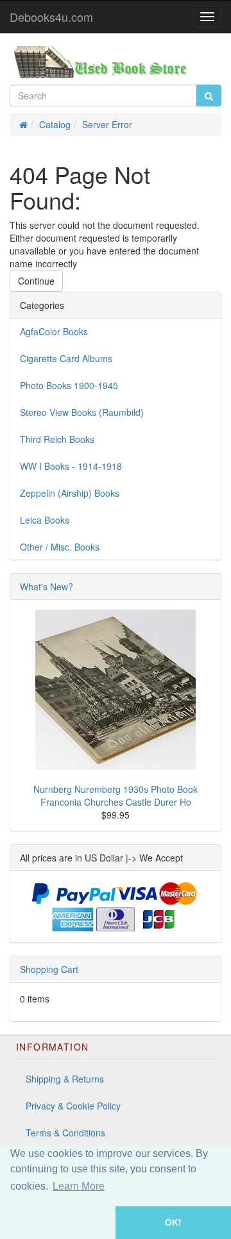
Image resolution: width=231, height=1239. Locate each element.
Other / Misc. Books (59, 546)
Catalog (55, 124)
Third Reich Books (57, 439)
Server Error (107, 124)
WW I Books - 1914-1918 (71, 466)
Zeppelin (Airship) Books (69, 492)
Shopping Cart (49, 969)
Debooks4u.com (51, 16)
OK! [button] (173, 1222)
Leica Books (44, 519)
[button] (58, 1222)
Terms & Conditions (65, 1132)
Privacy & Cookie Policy (73, 1105)
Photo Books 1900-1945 (69, 385)
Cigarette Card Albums (66, 358)
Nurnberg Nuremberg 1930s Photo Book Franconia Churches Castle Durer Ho (115, 795)
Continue (36, 280)
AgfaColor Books (54, 331)
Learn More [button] (79, 1186)
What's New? (46, 586)
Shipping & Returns (65, 1078)
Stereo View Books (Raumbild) (82, 412)
